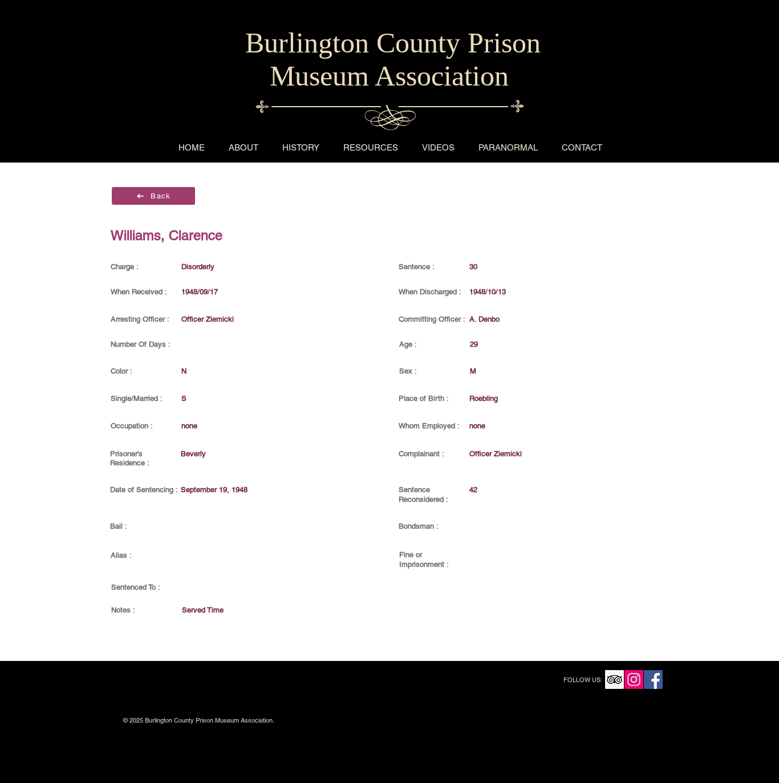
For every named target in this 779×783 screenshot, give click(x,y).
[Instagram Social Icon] (633, 679)
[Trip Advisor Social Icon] (614, 679)
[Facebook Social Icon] (653, 679)
